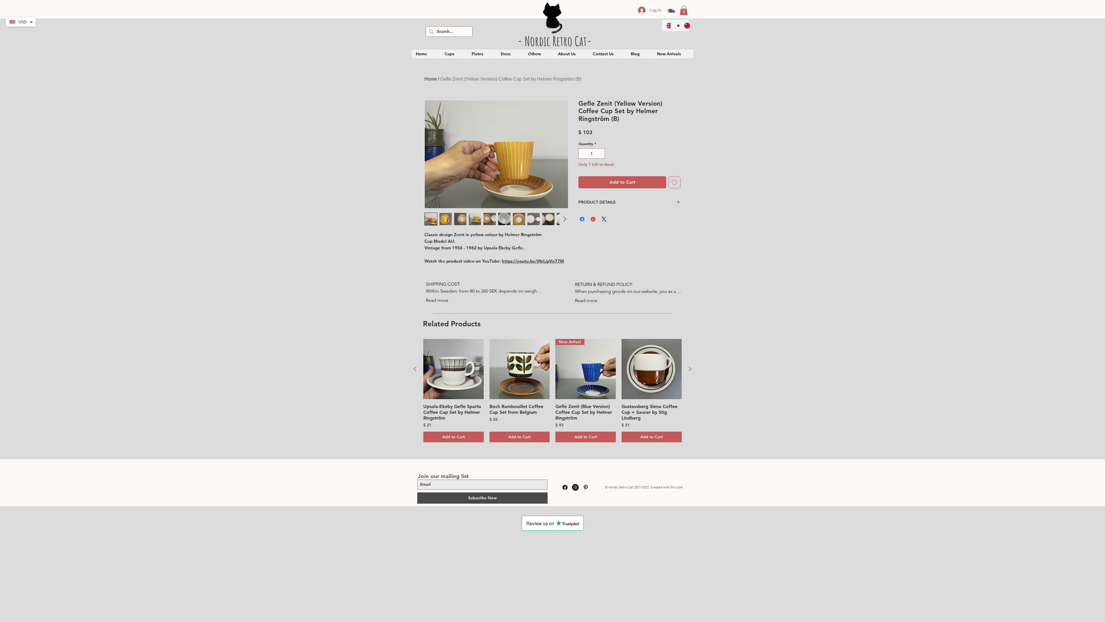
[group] (552, 391)
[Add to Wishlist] (674, 182)
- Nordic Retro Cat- (554, 41)
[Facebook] (565, 487)
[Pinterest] (585, 487)
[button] (684, 10)
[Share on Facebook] (582, 219)
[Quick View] (453, 369)
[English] (666, 25)
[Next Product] (690, 368)
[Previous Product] (414, 368)
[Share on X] (604, 219)
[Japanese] (675, 25)
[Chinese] (684, 25)
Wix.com (676, 488)
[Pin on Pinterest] (593, 219)
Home (430, 79)
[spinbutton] (591, 153)
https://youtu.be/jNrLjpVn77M (533, 261)
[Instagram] (575, 487)
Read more (437, 300)
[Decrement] (582, 153)
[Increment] (600, 153)
